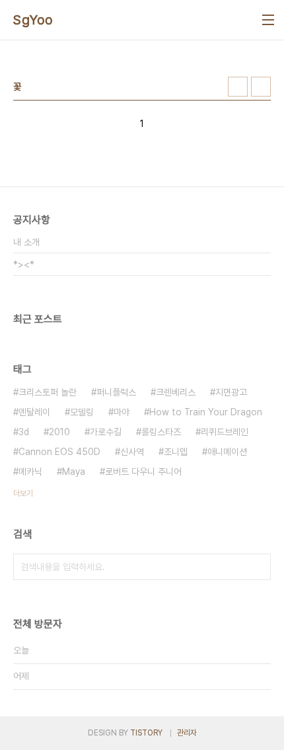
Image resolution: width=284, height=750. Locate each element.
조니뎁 (176, 451)
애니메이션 (227, 451)
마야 (121, 412)
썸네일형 (238, 87)
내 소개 (26, 242)
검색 (257, 566)
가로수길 (106, 432)
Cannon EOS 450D (59, 451)
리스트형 (261, 87)
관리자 (187, 732)
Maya (73, 471)
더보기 (23, 493)
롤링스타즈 (161, 432)
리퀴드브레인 (224, 432)
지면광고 (231, 392)
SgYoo (33, 19)
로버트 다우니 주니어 (143, 471)
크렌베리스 (175, 392)
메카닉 (30, 471)
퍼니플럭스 (116, 392)
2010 (59, 432)
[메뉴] (268, 20)
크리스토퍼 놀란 (47, 392)
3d (23, 432)
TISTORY (146, 732)
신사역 (132, 451)
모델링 (82, 412)
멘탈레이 (34, 412)
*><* (23, 264)
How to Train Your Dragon (205, 412)
